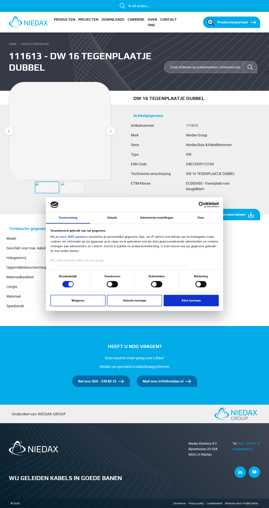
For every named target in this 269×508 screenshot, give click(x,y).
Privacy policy (196, 503)
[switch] (112, 284)
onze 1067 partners (74, 236)
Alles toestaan (191, 300)
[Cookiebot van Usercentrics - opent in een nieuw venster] (201, 205)
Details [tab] (112, 217)
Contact (168, 19)
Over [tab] (201, 217)
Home (13, 44)
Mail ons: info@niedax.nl (163, 381)
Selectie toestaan (134, 300)
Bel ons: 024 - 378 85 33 (97, 381)
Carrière (136, 19)
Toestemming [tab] (68, 217)
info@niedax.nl (243, 449)
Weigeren (77, 300)
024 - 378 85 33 (249, 443)
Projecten (88, 19)
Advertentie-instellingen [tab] (156, 217)
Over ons (152, 22)
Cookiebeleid (214, 503)
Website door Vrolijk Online (241, 503)
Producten (64, 19)
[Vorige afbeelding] (9, 131)
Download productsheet (225, 214)
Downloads (113, 19)
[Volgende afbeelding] (111, 131)
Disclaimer (179, 503)
